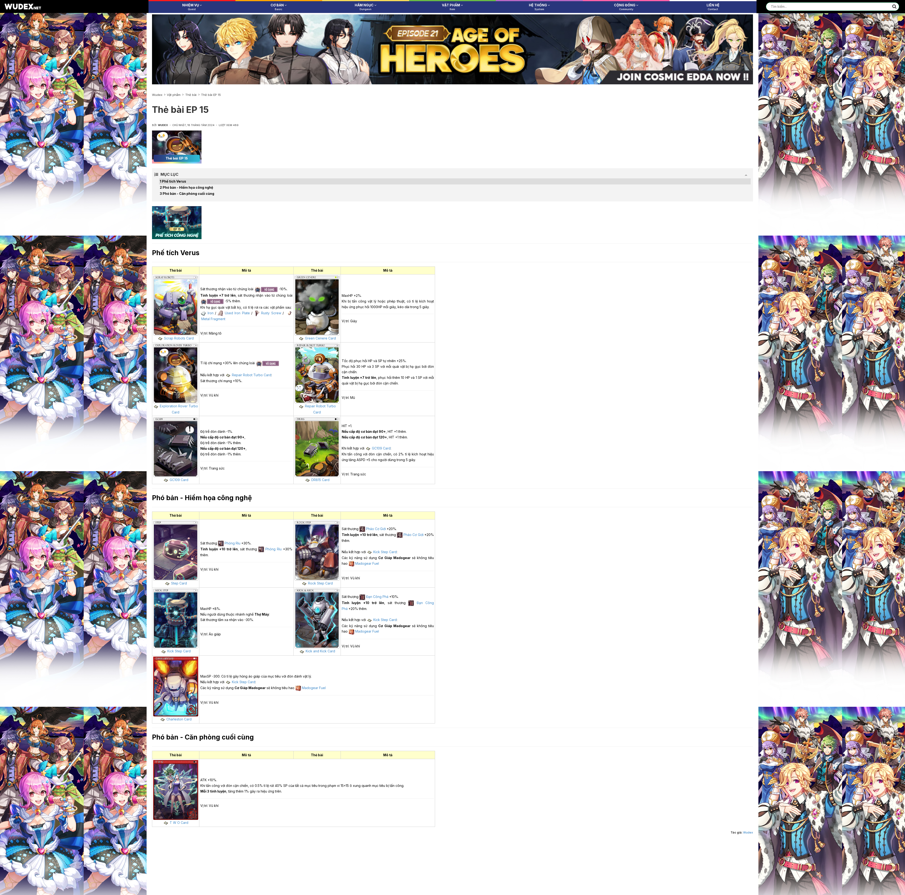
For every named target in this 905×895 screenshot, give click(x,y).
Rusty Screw (271, 313)
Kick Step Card (385, 552)
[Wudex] (23, 6)
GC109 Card (179, 480)
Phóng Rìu (232, 543)
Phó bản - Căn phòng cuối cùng (188, 194)
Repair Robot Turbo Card (251, 375)
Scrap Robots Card (179, 338)
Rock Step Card (320, 583)
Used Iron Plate (237, 313)
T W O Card (179, 823)
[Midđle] (452, 49)
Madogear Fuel (367, 563)
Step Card (179, 583)
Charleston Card (179, 719)
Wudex (748, 832)
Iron (211, 313)
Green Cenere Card (320, 338)
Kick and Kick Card (320, 651)
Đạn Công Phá (377, 597)
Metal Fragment (213, 319)
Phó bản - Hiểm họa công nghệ (188, 187)
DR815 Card (320, 480)
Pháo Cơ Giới (376, 529)
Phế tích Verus (174, 181)
